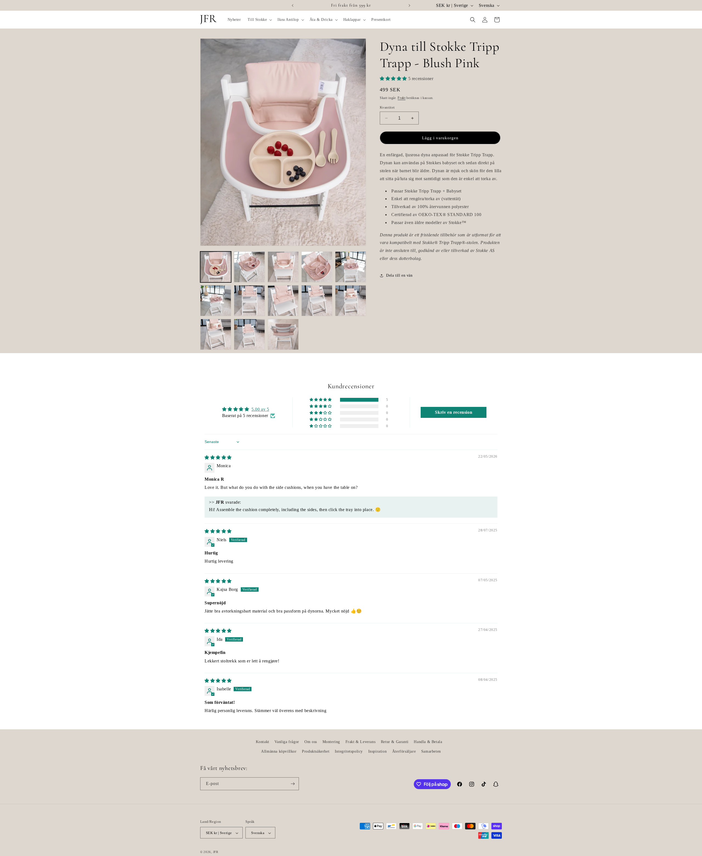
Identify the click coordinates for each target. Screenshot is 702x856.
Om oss (310, 742)
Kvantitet (387, 107)
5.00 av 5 (260, 409)
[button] (259, 19)
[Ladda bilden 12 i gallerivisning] (249, 334)
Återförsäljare (404, 751)
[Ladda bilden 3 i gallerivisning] (283, 266)
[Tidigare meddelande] (293, 5)
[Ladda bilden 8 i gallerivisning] (283, 300)
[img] (218, 457)
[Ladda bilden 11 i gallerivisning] (215, 334)
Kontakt (262, 742)
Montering (331, 742)
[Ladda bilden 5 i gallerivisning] (350, 266)
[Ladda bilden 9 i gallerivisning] (316, 300)
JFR (215, 852)
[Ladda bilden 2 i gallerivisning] (249, 266)
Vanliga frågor (286, 742)
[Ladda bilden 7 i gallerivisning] (249, 300)
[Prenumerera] (293, 783)
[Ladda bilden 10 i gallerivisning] (350, 300)
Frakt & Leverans (361, 742)
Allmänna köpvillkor (278, 751)
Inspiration (377, 751)
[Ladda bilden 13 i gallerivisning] (283, 334)
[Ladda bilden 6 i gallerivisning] (215, 300)
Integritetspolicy (349, 751)
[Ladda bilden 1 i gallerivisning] (215, 266)
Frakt (402, 98)
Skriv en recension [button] (453, 412)
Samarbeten (431, 751)
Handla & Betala (428, 742)
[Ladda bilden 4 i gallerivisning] (316, 266)
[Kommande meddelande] (409, 5)
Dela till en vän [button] (399, 276)
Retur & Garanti (395, 742)
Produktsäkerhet (315, 751)
